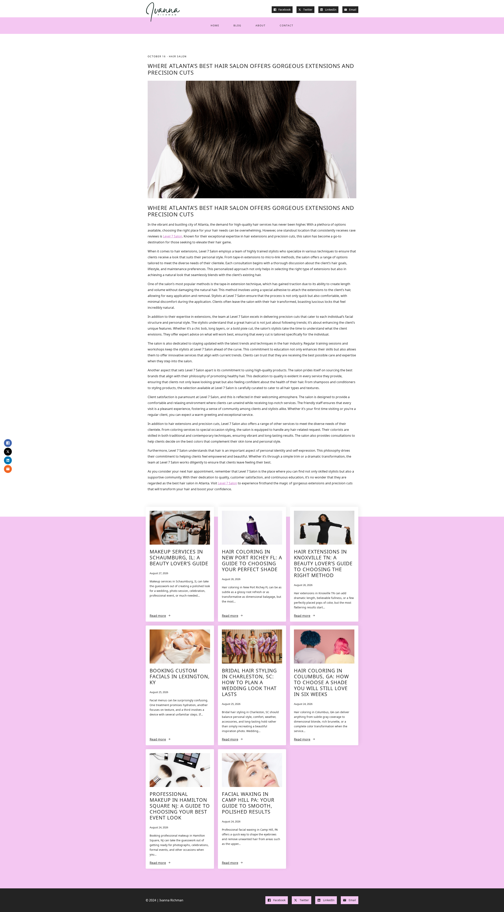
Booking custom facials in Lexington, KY (180, 676)
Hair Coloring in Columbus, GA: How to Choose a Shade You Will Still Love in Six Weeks (321, 682)
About (261, 25)
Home (215, 25)
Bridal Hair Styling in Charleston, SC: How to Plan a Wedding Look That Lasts (249, 682)
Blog (237, 25)
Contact (286, 25)
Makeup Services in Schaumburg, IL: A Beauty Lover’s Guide (179, 557)
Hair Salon (178, 56)
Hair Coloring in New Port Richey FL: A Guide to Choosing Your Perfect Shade (252, 560)
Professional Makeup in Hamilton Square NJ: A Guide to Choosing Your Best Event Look (180, 805)
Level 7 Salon (172, 236)
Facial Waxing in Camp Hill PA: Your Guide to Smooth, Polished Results (248, 803)
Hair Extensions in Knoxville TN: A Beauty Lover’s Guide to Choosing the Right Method (323, 563)
